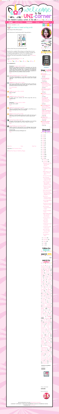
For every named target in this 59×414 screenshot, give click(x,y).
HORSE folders (47, 280)
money (51, 337)
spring (42, 355)
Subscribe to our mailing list (45, 365)
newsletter (42, 340)
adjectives (42, 292)
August (44, 241)
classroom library (47, 303)
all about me (49, 292)
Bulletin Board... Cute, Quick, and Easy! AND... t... (47, 173)
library (46, 333)
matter (42, 337)
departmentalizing (44, 312)
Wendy (10, 113)
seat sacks (43, 351)
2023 (43, 136)
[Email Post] (23, 58)
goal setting (43, 319)
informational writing (45, 327)
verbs (46, 360)
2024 (43, 135)
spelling (42, 354)
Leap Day (46, 283)
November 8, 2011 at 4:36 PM (18, 107)
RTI (49, 285)
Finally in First (44, 117)
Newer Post (9, 146)
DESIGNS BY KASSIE (36, 402)
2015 (43, 151)
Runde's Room (44, 82)
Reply (10, 79)
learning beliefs (44, 331)
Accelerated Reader (44, 266)
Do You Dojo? (45, 232)
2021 (43, 140)
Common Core (44, 274)
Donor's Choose (47, 275)
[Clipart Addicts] (46, 376)
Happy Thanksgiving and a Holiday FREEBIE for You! (47, 183)
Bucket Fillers (47, 269)
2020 (43, 142)
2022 (43, 138)
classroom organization (46, 306)
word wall (50, 360)
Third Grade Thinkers (46, 121)
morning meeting (46, 338)
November (45, 161)
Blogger (33, 405)
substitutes (47, 355)
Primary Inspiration (45, 78)
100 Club (42, 265)
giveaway (47, 318)
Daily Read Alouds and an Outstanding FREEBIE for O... (47, 193)
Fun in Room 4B (45, 97)
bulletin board (49, 297)
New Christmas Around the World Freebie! (47, 207)
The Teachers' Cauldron (46, 89)
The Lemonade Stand (46, 105)
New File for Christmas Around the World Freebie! (47, 197)
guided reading (47, 322)
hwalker (10, 91)
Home (22, 146)
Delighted (11, 82)
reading (43, 345)
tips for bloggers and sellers (45, 359)
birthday (50, 294)
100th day (48, 265)
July (44, 243)
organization (43, 342)
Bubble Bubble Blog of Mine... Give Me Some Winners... (47, 215)
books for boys (43, 297)
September (45, 239)
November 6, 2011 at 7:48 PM (19, 102)
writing (50, 361)
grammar (50, 319)
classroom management (46, 304)
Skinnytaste (44, 73)
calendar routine (45, 298)
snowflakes (48, 351)
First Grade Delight (13, 87)
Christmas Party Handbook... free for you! (47, 168)
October (45, 237)
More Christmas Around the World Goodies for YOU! (47, 179)
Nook (45, 284)
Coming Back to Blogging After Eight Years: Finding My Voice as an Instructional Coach (46, 100)
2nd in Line (44, 93)
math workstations (45, 336)
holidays (48, 323)
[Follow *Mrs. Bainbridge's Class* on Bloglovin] (46, 65)
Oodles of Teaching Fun (46, 110)
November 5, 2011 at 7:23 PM (21, 75)
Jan (10, 119)
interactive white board (45, 328)
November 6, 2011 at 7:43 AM (18, 96)
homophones (48, 324)
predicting (48, 342)
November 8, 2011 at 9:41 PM (17, 113)
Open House (50, 284)
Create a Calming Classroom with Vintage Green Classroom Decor (46, 107)
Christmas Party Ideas (47, 175)
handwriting (43, 323)
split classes (48, 354)
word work (45, 361)
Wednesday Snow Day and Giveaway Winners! (47, 164)
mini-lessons (46, 337)
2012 (43, 156)
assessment (44, 293)
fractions (42, 316)
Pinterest (44, 285)
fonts (49, 315)
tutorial (42, 360)
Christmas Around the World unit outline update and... (47, 187)
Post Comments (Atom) (17, 148)
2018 (43, 145)
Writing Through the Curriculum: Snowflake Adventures (46, 123)
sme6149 (10, 96)
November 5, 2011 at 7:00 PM (19, 66)
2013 (43, 154)
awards (49, 293)
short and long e (16, 59)
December (45, 159)
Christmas (48, 270)
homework (42, 324)
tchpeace (11, 107)
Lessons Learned (12, 75)
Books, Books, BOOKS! (47, 190)
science (50, 350)
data (48, 311)
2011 (43, 158)
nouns (47, 340)
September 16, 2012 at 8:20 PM (17, 119)
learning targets (46, 332)
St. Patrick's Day (45, 288)
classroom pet (43, 307)
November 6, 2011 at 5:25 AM (18, 91)
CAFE (42, 270)
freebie (11, 59)
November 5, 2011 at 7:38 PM (18, 82)
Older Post (34, 146)
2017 (43, 147)
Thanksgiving (43, 289)
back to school (44, 294)
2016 (43, 149)
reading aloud (49, 345)
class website (44, 302)
